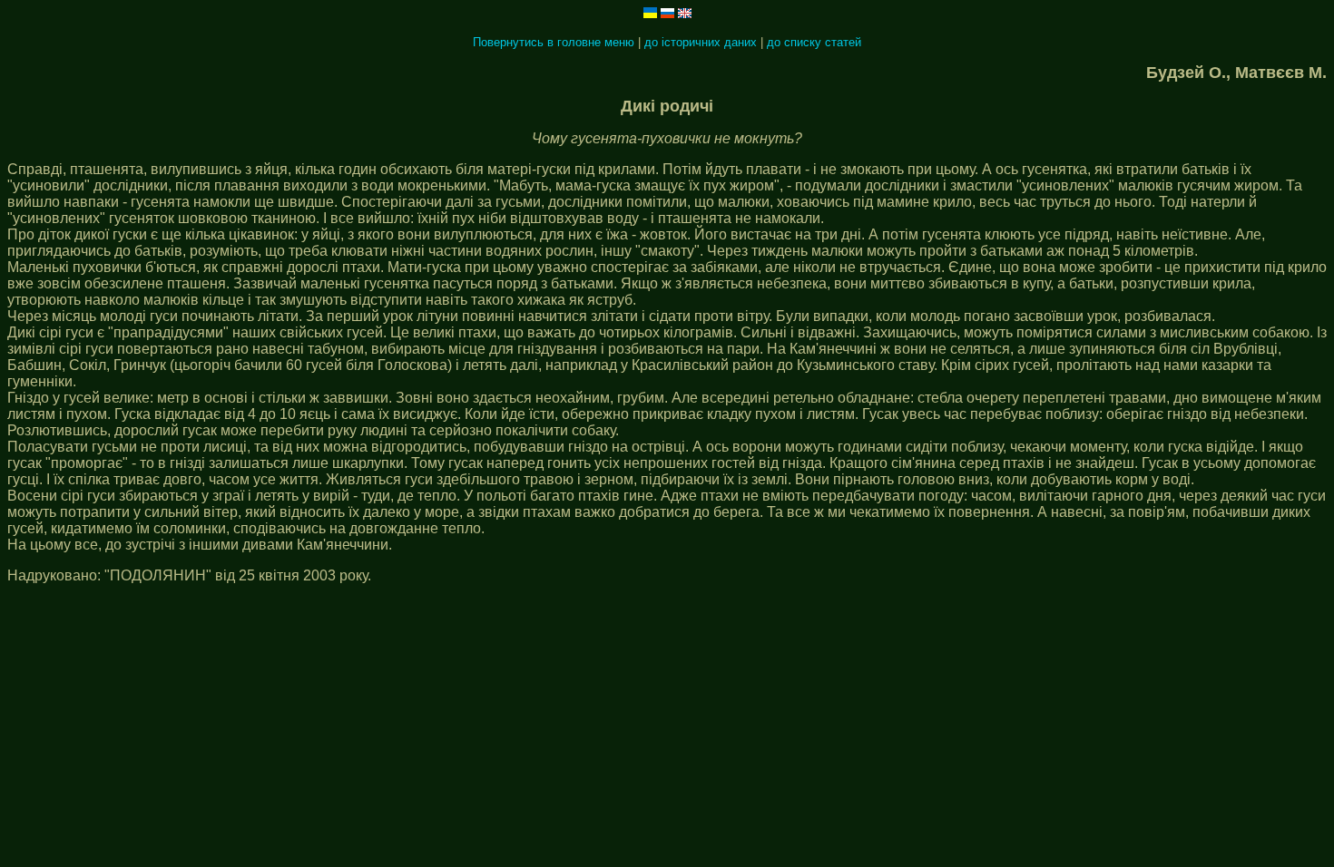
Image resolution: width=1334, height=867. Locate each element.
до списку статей (814, 42)
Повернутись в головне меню (553, 42)
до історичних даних (700, 42)
